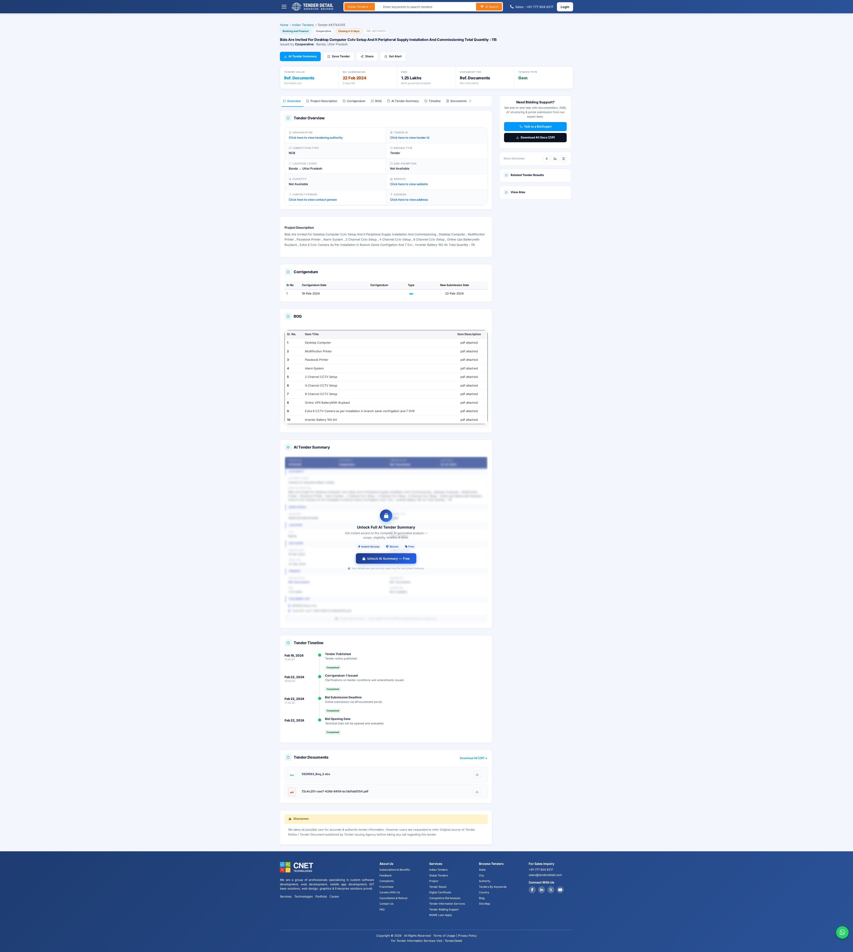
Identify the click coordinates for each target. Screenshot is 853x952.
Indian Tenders (358, 6)
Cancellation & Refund (393, 898)
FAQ (382, 909)
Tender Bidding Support (444, 909)
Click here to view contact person (313, 199)
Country (484, 892)
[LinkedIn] (555, 158)
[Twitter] (550, 889)
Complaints (386, 881)
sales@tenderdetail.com (545, 875)
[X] (563, 158)
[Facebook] (546, 158)
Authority (484, 881)
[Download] (477, 774)
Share (369, 56)
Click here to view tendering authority (316, 137)
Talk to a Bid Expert (538, 126)
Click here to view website (409, 184)
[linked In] (541, 889)
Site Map (484, 903)
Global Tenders (438, 875)
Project (433, 881)
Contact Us (386, 903)
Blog (481, 898)
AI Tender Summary (303, 56)
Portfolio (321, 896)
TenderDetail (453, 940)
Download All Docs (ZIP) (538, 137)
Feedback (385, 875)
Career (334, 896)
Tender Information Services (447, 903)
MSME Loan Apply (440, 915)
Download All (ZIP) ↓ (474, 758)
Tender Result (437, 886)
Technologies (303, 896)
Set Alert (395, 56)
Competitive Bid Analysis (444, 898)
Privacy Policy (467, 935)
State (482, 869)
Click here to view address (409, 199)
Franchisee (386, 886)
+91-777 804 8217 (541, 869)
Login (565, 7)
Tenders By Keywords (492, 886)
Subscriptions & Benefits (394, 869)
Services (286, 896)
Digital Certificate (440, 892)
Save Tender (341, 56)
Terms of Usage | (445, 935)
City (481, 875)
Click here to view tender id (409, 137)
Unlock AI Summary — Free (388, 558)
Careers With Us (389, 892)
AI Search (491, 6)
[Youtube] (560, 889)
